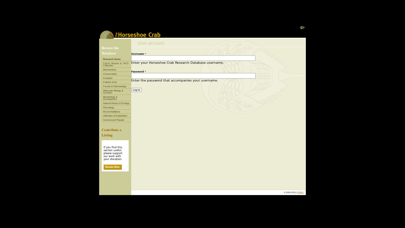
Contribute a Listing (112, 132)
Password (138, 71)
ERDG (300, 192)
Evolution (107, 78)
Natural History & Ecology (116, 103)
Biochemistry (109, 69)
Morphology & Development (110, 98)
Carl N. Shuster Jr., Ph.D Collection (115, 64)
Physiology (108, 107)
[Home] (130, 37)
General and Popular (113, 120)
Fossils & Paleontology (114, 86)
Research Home (112, 59)
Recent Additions (111, 111)
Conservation (110, 74)
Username (138, 54)
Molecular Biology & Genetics (113, 91)
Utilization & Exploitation (115, 115)
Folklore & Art (110, 82)
